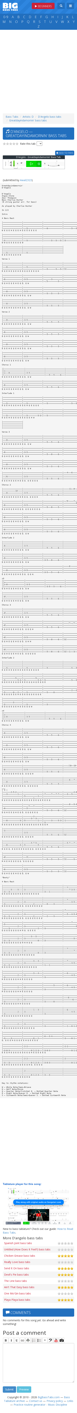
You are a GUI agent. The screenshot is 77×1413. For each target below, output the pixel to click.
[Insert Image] (28, 1340)
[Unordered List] (39, 1340)
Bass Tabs (12, 116)
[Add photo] (61, 1340)
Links (70, 1401)
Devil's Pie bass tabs (16, 1274)
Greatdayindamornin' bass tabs (28, 120)
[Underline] (16, 1340)
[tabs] (50, 1340)
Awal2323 (26, 180)
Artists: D (28, 116)
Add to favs (65, 152)
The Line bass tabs (15, 1281)
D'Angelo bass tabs (49, 116)
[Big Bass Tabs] (10, 6)
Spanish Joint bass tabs (18, 1243)
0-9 (5, 17)
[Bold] (5, 1340)
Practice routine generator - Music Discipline (40, 1404)
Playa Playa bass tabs (17, 1299)
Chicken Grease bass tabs (19, 1255)
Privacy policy (55, 1401)
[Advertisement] (38, 71)
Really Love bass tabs (17, 1262)
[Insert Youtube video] (56, 1340)
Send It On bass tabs (16, 1268)
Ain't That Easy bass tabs (19, 1287)
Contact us (35, 1401)
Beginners (44, 6)
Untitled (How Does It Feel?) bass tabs (27, 1249)
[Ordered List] (33, 1340)
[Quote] (44, 1340)
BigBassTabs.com (49, 1397)
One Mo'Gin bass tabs (17, 1293)
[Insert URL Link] (22, 1340)
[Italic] (11, 1340)
